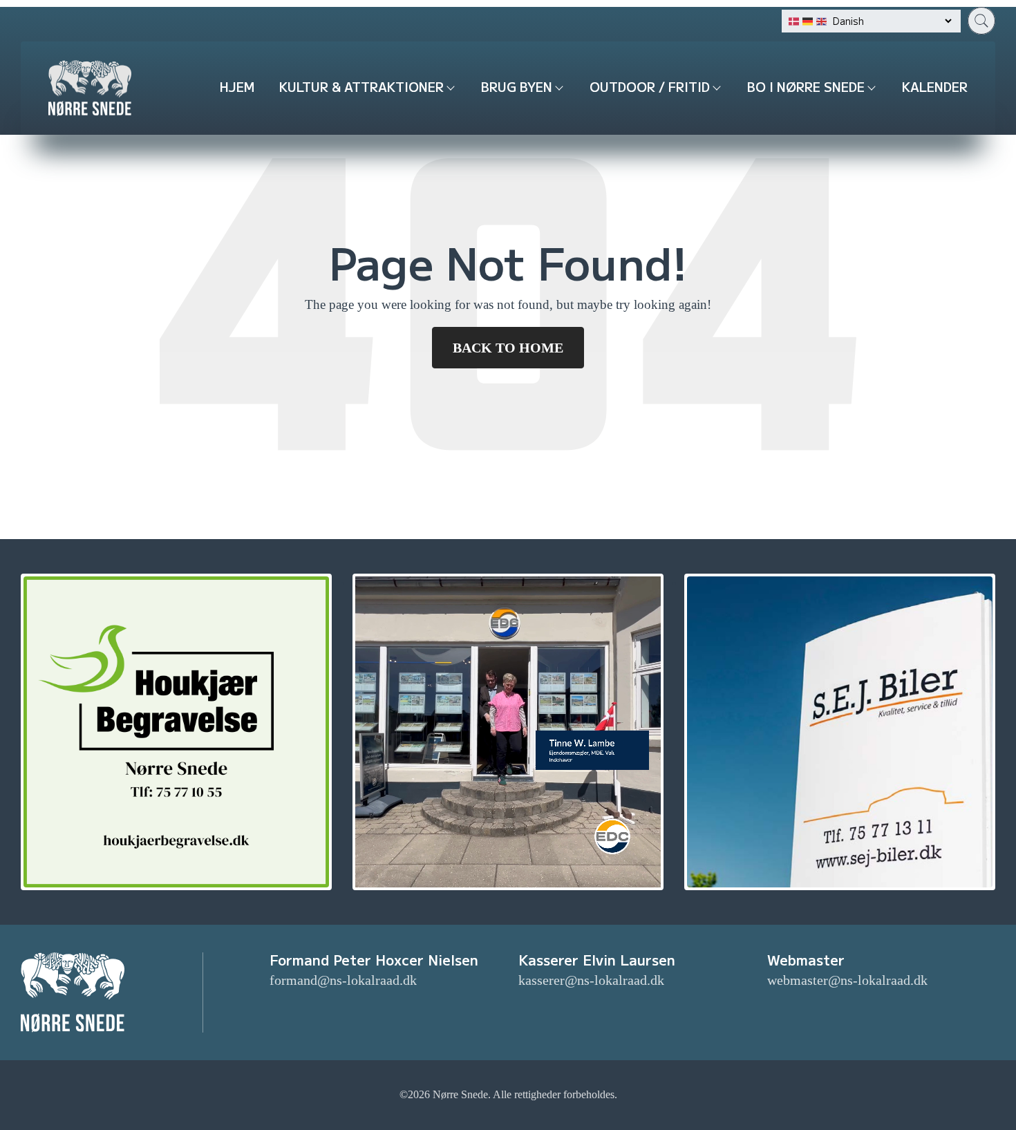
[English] (821, 21)
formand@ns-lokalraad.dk (343, 980)
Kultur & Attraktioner (361, 86)
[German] (807, 21)
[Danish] (794, 21)
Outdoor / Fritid (650, 86)
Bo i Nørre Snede (806, 86)
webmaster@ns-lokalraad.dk (847, 980)
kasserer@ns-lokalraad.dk (591, 980)
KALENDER (935, 86)
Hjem (237, 86)
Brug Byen (516, 86)
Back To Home (508, 347)
